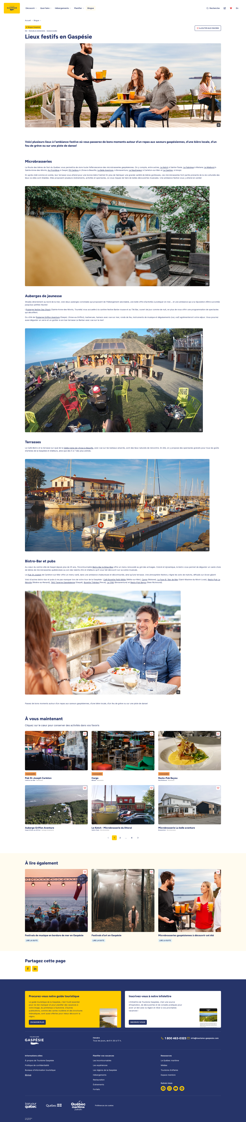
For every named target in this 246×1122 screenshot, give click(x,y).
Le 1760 (110, 582)
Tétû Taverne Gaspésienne (63, 582)
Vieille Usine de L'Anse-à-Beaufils (78, 448)
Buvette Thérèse (91, 582)
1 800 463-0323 (175, 1038)
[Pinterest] (182, 1088)
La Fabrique (188, 167)
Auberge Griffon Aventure (48, 317)
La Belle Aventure (105, 170)
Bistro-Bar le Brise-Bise (102, 567)
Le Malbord (209, 167)
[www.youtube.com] (175, 1088)
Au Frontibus (53, 170)
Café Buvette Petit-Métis (114, 579)
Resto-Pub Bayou (138, 582)
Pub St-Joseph (34, 575)
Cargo (144, 579)
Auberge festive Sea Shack (38, 309)
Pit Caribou (74, 170)
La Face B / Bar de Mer (167, 579)
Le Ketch (164, 167)
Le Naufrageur (135, 170)
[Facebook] (163, 1088)
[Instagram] (169, 1088)
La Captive (168, 170)
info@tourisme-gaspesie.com (205, 1038)
